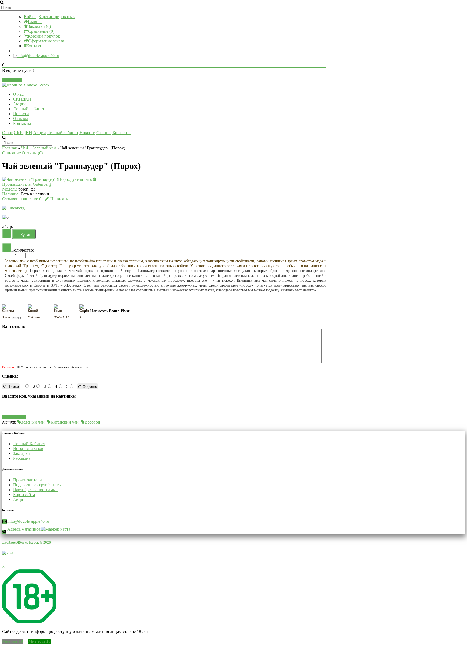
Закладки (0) (39, 26)
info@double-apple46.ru (38, 55)
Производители (27, 480)
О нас (18, 94)
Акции (19, 104)
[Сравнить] (6, 247)
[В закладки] (6, 233)
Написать (59, 199)
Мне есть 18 (39, 641)
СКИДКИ (22, 99)
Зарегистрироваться (57, 16)
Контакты (35, 46)
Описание (11, 153)
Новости (21, 113)
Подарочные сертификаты (37, 484)
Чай (24, 148)
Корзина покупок (44, 36)
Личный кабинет (28, 108)
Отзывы (20, 118)
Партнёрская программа (35, 489)
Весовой (92, 422)
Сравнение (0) (41, 31)
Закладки (21, 453)
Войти (30, 16)
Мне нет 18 (12, 641)
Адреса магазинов (24, 529)
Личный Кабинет (29, 443)
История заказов (28, 448)
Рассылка (21, 458)
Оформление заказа (46, 41)
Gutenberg (42, 184)
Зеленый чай (44, 148)
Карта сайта (24, 494)
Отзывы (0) (32, 153)
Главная (35, 21)
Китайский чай (65, 422)
